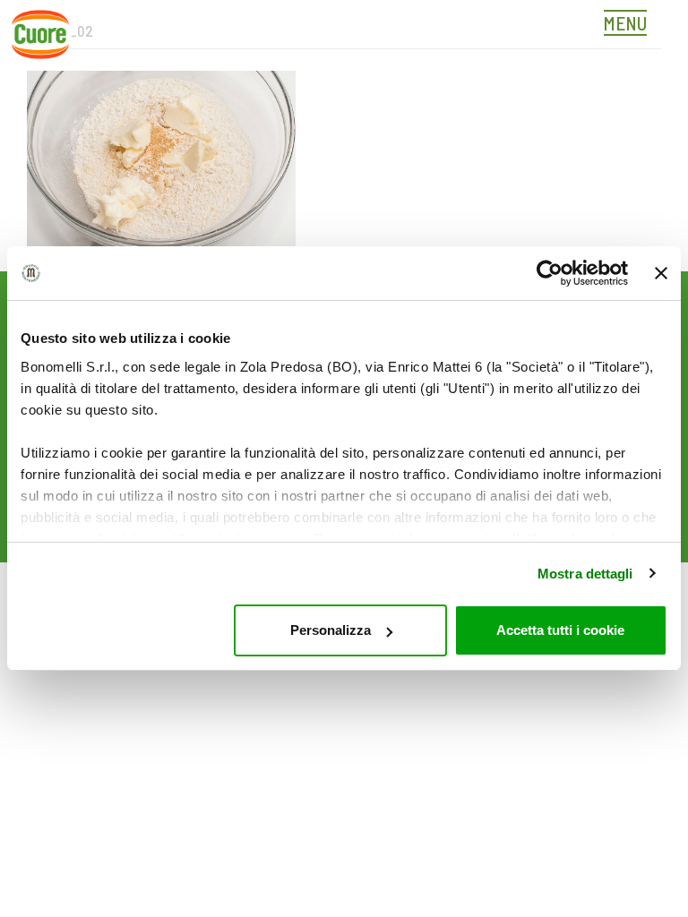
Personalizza (330, 630)
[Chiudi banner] (661, 273)
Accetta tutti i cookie (560, 630)
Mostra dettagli (585, 573)
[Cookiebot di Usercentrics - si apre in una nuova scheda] (549, 273)
